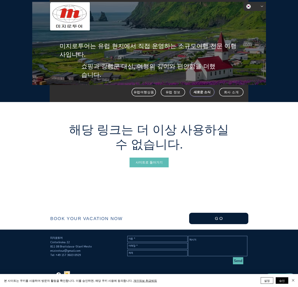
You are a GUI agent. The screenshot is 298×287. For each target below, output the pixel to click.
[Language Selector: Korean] (254, 6)
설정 (267, 280)
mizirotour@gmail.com (65, 250)
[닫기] (293, 280)
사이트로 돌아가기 (149, 162)
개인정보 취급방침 (145, 280)
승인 (282, 280)
